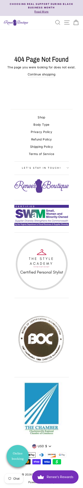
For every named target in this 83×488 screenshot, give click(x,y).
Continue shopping (42, 74)
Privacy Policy (41, 132)
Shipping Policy (41, 146)
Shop (41, 117)
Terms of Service (41, 154)
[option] (41, 8)
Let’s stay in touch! (41, 167)
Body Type (41, 124)
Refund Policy (41, 139)
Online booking (18, 456)
